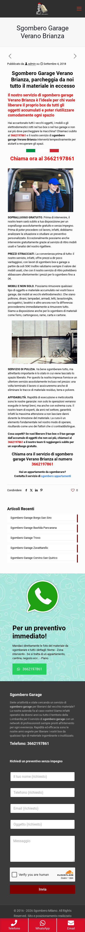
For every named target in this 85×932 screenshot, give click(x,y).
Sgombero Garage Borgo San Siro (30, 517)
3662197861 (19, 135)
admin (32, 63)
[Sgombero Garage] (42, 8)
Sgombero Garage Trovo (25, 537)
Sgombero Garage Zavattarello (29, 547)
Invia (42, 889)
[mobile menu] (79, 8)
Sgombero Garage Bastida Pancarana (33, 527)
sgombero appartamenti (56, 476)
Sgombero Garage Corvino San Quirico (33, 557)
